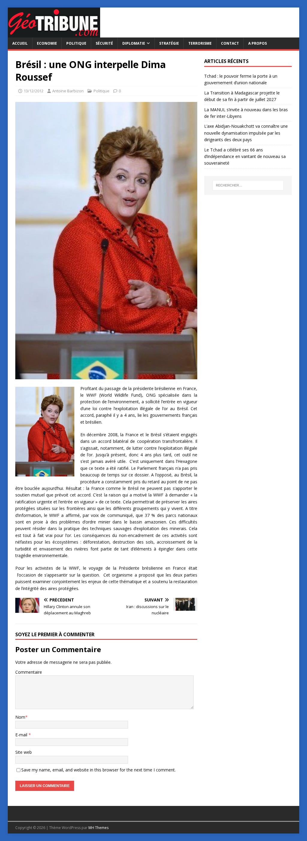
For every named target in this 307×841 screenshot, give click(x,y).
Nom (20, 717)
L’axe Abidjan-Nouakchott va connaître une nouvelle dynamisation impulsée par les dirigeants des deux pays (246, 132)
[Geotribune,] (54, 34)
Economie (47, 43)
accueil (20, 43)
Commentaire (28, 672)
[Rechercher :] (248, 185)
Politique (76, 43)
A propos (257, 43)
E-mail (21, 735)
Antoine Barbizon (68, 91)
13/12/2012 (33, 91)
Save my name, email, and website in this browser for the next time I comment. (98, 770)
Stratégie (169, 43)
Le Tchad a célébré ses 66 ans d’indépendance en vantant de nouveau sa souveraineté (245, 156)
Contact (230, 43)
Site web (23, 752)
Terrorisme (200, 43)
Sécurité (104, 43)
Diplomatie (133, 43)
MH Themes (98, 827)
